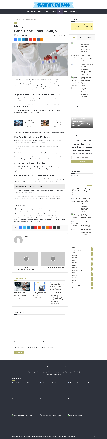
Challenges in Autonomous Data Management (29, 123)
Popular (73, 37)
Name (16, 336)
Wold (73, 247)
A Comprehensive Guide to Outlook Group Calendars (86, 231)
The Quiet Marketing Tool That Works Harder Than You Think (39, 294)
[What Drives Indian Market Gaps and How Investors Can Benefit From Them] (22, 286)
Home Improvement (77, 270)
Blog (73, 260)
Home (27, 11)
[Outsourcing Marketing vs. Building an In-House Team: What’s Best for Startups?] (75, 45)
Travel (66, 11)
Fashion (74, 287)
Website (43, 341)
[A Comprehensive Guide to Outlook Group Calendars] (75, 231)
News (73, 272)
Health (40, 11)
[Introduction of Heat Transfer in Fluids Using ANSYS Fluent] (75, 58)
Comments (90, 37)
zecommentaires (76, 250)
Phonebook (75, 255)
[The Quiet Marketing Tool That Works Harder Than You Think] (39, 286)
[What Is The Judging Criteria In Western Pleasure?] (75, 216)
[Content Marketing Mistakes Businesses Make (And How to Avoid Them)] (75, 81)
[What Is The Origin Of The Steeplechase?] (75, 224)
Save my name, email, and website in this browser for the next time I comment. (35, 347)
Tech (60, 11)
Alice (18, 35)
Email (16, 341)
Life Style (47, 11)
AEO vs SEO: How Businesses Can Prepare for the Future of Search (57, 123)
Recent (81, 37)
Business (33, 11)
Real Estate (75, 275)
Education (74, 267)
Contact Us (73, 11)
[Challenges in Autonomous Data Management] (18, 123)
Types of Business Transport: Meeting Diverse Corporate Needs (82, 191)
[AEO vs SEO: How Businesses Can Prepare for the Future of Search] (45, 123)
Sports (54, 11)
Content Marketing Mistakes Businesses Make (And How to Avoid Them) (86, 80)
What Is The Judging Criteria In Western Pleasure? (86, 215)
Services (74, 280)
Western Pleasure (76, 285)
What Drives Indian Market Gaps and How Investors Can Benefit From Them (20, 295)
